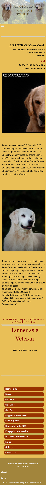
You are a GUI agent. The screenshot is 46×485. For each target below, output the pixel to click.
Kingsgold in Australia (16, 431)
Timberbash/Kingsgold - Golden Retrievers (25, 483)
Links (8, 442)
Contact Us (10, 452)
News (8, 394)
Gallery (9, 447)
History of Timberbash (16, 436)
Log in (4, 478)
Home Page (11, 388)
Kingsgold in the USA (15, 426)
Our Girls (10, 404)
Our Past (9, 410)
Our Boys (10, 399)
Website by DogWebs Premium (23, 463)
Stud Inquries (12, 420)
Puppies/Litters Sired (16, 415)
